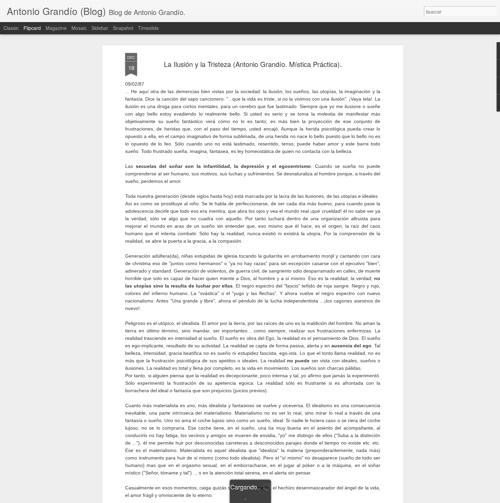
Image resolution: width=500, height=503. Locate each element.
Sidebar (99, 27)
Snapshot (123, 27)
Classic (11, 27)
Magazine (56, 27)
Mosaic (79, 27)
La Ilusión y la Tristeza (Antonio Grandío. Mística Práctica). (253, 64)
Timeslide (148, 27)
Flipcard (32, 27)
